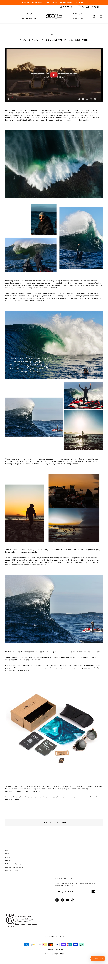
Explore (78, 14)
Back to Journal (56, 822)
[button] (97, 958)
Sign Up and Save (12, 870)
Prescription (30, 18)
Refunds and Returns (13, 864)
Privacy (8, 857)
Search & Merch (59, 954)
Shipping (8, 860)
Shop (30, 14)
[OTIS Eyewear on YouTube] (67, 900)
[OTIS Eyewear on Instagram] (57, 900)
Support (78, 18)
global (53, 34)
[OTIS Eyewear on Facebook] (62, 900)
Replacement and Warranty (15, 867)
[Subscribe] (93, 891)
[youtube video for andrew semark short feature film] (54, 75)
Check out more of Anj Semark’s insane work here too (27, 797)
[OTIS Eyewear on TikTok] (72, 900)
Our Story (9, 850)
